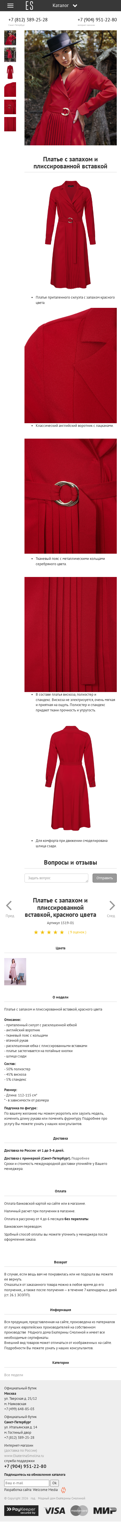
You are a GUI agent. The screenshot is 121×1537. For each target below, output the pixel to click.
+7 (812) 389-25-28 (28, 19)
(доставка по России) (20, 1450)
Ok (54, 1483)
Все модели (13, 1375)
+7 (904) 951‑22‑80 (97, 19)
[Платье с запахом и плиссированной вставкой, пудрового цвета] (15, 971)
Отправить (105, 878)
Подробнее (80, 1158)
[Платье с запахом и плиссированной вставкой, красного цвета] (70, 87)
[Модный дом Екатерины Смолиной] (27, 5)
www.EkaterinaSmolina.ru (24, 1455)
